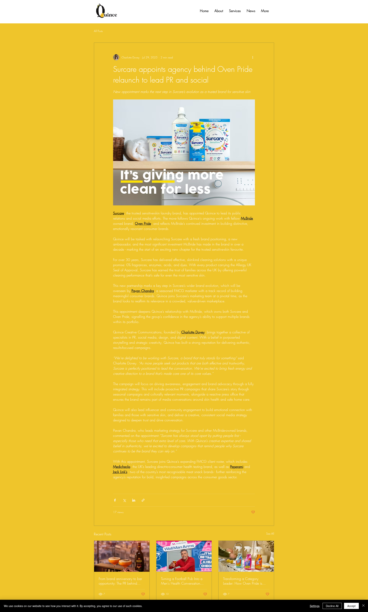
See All (270, 533)
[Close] (363, 606)
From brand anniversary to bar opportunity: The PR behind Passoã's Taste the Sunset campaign (120, 581)
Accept (351, 606)
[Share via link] (143, 500)
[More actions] (252, 57)
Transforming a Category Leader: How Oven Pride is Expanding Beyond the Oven (243, 581)
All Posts (98, 31)
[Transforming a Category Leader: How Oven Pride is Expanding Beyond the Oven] (246, 556)
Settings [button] (315, 606)
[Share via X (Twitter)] (124, 500)
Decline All (332, 606)
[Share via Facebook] (115, 500)
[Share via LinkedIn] (134, 500)
